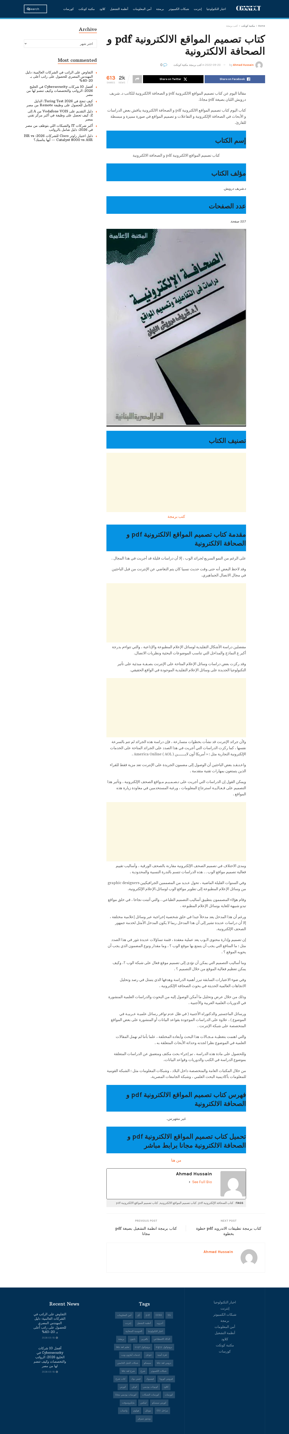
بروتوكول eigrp (164, 1347)
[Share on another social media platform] (137, 79)
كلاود (102, 9)
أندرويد (160, 1323)
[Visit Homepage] (248, 8)
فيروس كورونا (166, 1378)
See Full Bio (202, 1182)
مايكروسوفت (128, 1402)
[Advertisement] (176, 482)
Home (261, 25)
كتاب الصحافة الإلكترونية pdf (215, 1203)
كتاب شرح (120, 1378)
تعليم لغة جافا (122, 1347)
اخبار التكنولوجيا (216, 9)
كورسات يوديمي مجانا (125, 1394)
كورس (123, 1387)
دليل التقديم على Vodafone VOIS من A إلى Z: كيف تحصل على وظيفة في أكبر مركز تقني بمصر (60, 115)
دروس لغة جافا (164, 1363)
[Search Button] (28, 9)
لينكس (143, 1402)
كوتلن (134, 1387)
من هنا (176, 1160)
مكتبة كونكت (86, 9)
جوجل (149, 1355)
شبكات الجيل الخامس (127, 1363)
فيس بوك (135, 1378)
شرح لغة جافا (128, 1371)
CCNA (159, 1315)
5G (169, 1315)
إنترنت (198, 9)
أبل (138, 1315)
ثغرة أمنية (162, 1355)
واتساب (123, 1410)
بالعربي (144, 1339)
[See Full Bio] (189, 1182)
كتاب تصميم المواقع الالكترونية (178, 1203)
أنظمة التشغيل (119, 9)
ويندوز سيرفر (144, 1418)
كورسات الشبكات (150, 1394)
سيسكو (147, 1363)
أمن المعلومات (142, 9)
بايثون (132, 1339)
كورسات (68, 9)
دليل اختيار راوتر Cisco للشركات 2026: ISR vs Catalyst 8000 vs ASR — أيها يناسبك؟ (58, 138)
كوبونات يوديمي (150, 1387)
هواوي (136, 1410)
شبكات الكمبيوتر (179, 9)
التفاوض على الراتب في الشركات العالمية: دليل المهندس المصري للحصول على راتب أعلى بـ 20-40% (59, 76)
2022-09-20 (213, 64)
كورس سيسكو (159, 1402)
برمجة (160, 9)
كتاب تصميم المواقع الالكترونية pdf (137, 1203)
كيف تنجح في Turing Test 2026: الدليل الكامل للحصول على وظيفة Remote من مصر (59, 103)
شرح (142, 1371)
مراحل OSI (162, 1410)
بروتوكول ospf (142, 1347)
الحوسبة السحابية (133, 1331)
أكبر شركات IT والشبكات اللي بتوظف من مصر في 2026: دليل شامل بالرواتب (59, 127)
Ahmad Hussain (243, 64)
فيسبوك (150, 1378)
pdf (148, 1315)
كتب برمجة (232, 25)
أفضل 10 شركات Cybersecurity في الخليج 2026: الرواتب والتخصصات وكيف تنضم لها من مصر (59, 90)
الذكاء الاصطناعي (162, 1339)
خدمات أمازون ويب (130, 1355)
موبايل (148, 1410)
